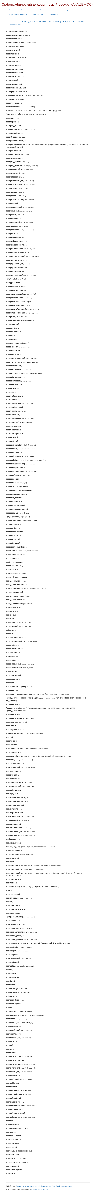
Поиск (23, 10)
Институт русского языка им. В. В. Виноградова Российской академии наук (44, 1186)
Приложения (53, 14)
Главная (12, 10)
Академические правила (63, 10)
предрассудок (15, 24)
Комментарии (38, 14)
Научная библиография (18, 14)
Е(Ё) (31, 21)
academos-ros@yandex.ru (41, 1189)
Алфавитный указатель (40, 10)
